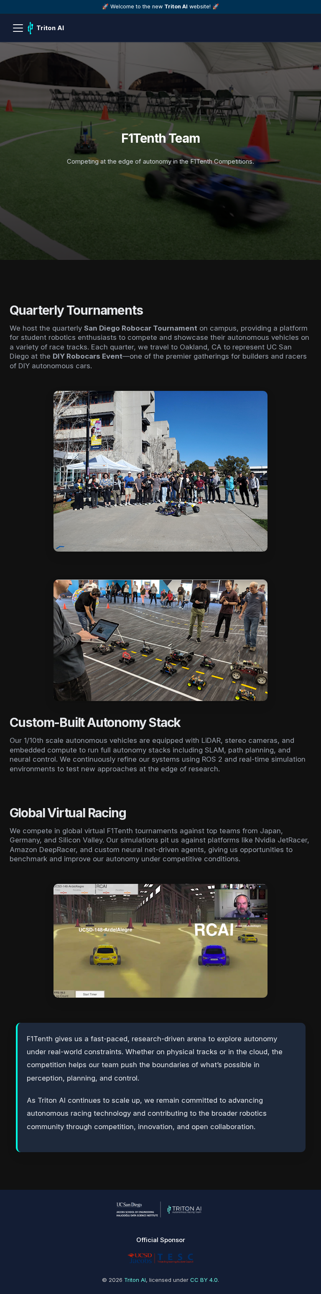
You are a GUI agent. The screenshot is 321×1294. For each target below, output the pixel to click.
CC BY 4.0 (204, 1279)
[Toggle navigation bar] (18, 28)
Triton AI (135, 1279)
